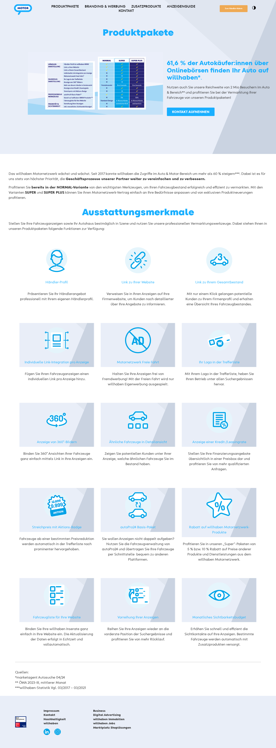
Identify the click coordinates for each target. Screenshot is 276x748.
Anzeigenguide (181, 6)
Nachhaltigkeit (55, 719)
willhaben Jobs (104, 723)
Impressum (51, 711)
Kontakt (126, 11)
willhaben (51, 723)
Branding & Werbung (105, 6)
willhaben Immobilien (108, 719)
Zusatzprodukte (146, 6)
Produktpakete (65, 6)
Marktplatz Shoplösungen (113, 728)
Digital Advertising (107, 715)
